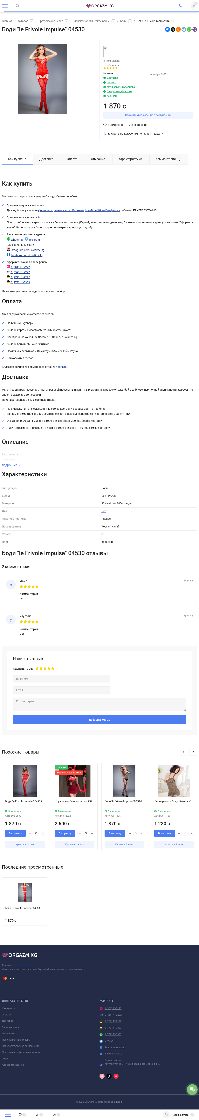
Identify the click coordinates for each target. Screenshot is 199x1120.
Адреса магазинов (13, 1064)
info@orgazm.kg (113, 1053)
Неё (103, 511)
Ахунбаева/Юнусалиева (121, 86)
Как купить (8, 1008)
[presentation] (183, 751)
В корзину (15, 833)
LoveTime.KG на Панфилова (102, 210)
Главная (7, 21)
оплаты (62, 367)
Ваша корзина (10, 1027)
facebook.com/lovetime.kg (27, 255)
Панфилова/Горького (119, 91)
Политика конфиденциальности (21, 1052)
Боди (123, 21)
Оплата (6, 1014)
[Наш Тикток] (109, 1076)
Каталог (22, 21)
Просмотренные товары (16, 1039)
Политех (111, 82)
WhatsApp (17, 239)
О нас (5, 1058)
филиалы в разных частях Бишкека (61, 210)
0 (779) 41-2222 (20, 277)
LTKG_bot (109, 1040)
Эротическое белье (50, 21)
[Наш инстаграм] (102, 1076)
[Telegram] (184, 29)
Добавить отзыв (99, 719)
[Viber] (194, 29)
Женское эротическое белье (91, 21)
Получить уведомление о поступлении (148, 115)
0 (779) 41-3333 (20, 282)
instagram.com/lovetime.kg (27, 250)
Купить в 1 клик (25, 844)
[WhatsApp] (189, 29)
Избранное (8, 1033)
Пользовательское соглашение (20, 1045)
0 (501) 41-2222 (150, 133)
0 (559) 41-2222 (20, 272)
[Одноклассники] (178, 29)
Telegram (34, 239)
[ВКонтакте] (167, 29)
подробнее (9, 465)
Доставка (7, 1020)
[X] (173, 29)
